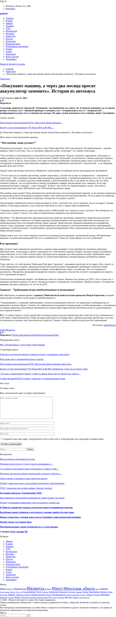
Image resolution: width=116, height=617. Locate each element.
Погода (9, 39)
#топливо (61, 597)
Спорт (9, 51)
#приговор (3, 598)
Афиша (9, 23)
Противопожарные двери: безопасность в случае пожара (29, 527)
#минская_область (23, 595)
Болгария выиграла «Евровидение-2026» (21, 493)
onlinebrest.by (109, 325)
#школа (75, 598)
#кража (104, 592)
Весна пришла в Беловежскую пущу (17, 459)
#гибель (104, 588)
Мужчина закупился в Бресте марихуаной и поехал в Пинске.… (31, 473)
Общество (10, 36)
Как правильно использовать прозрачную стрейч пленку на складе (32, 498)
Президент (11, 41)
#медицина (3, 595)
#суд (50, 597)
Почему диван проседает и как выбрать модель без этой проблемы (32, 483)
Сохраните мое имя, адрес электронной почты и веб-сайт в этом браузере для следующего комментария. (53, 439)
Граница (10, 26)
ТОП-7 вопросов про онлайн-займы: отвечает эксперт (26, 488)
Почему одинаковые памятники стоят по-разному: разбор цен (30, 502)
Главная (9, 18)
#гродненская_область (7, 592)
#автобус (10, 589)
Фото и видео (12, 56)
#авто (2, 330)
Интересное (11, 31)
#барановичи (19, 588)
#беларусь (10, 330)
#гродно (19, 592)
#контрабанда (94, 592)
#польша (104, 594)
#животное (53, 592)
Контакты (10, 8)
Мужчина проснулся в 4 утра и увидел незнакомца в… (26, 464)
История (10, 33)
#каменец (79, 592)
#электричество (84, 597)
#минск (11, 594)
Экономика (11, 59)
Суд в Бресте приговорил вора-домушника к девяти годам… (29, 469)
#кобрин (85, 592)
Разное (9, 49)
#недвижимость (59, 595)
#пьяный (11, 597)
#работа (17, 597)
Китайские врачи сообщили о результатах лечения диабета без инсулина (37, 512)
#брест (57, 588)
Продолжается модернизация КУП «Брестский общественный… (31, 123)
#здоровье (71, 592)
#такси (55, 597)
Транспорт (11, 54)
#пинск (90, 595)
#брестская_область (79, 588)
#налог (49, 595)
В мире (9, 21)
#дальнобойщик (29, 592)
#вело (97, 589)
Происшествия (13, 44)
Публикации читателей (17, 46)
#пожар (97, 595)
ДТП (8, 28)
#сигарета (33, 598)
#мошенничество (38, 595)
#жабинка (45, 592)
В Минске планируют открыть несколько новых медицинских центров (36, 507)
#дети (38, 592)
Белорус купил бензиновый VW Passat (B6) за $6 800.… (27, 127)
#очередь (83, 595)
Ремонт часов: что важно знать (16, 522)
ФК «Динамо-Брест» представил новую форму (22, 345)
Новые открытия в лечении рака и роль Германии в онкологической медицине (40, 517)
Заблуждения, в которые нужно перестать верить (23, 478)
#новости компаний (73, 595)
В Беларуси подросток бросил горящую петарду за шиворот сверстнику (35, 354)
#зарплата (63, 592)
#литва (110, 592)
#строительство (42, 598)
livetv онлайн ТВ (19, 531)
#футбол (69, 597)
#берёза (48, 589)
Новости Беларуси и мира (12, 64)
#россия (25, 597)
